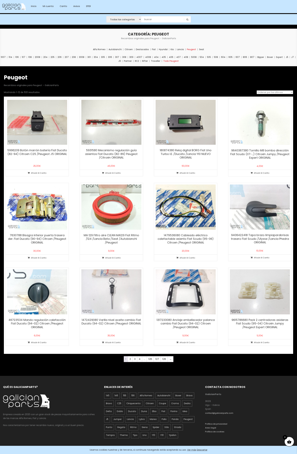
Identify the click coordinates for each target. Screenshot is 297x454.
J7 (292, 57)
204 (45, 57)
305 (103, 57)
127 (157, 359)
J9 (119, 61)
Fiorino (173, 411)
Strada (177, 427)
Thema (124, 435)
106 (17, 57)
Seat (201, 49)
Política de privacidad (216, 423)
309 (131, 57)
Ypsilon (172, 435)
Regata (121, 427)
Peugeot (191, 49)
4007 (139, 57)
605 (230, 57)
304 (96, 57)
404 (156, 57)
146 (116, 395)
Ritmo (133, 427)
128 (164, 359)
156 (133, 395)
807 (252, 57)
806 (245, 57)
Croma (175, 403)
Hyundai (163, 49)
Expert (279, 57)
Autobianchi (115, 49)
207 (67, 57)
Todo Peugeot (171, 61)
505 (209, 57)
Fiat (154, 49)
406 (171, 57)
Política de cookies (214, 431)
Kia (172, 49)
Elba (154, 411)
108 (30, 57)
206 (60, 57)
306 (110, 57)
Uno (144, 435)
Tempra (110, 435)
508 (216, 57)
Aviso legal (210, 427)
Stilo (166, 427)
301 (89, 57)
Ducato (132, 411)
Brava (189, 395)
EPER (88, 6)
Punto (109, 427)
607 (238, 57)
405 (164, 57)
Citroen (129, 49)
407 (178, 57)
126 (150, 359)
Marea (153, 419)
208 (74, 57)
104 (10, 57)
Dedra (187, 403)
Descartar (202, 449)
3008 (81, 57)
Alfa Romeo (99, 49)
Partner (128, 61)
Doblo (120, 411)
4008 (148, 57)
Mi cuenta (48, 6)
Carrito (63, 6)
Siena (145, 427)
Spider (156, 427)
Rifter (145, 61)
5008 (194, 57)
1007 (3, 57)
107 (23, 57)
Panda (175, 419)
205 (52, 57)
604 (223, 57)
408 (186, 57)
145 (107, 395)
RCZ (137, 61)
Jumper (117, 419)
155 (124, 395)
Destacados (142, 49)
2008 (37, 57)
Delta (109, 411)
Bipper (260, 57)
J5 (287, 57)
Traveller (155, 61)
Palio (164, 419)
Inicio (34, 6)
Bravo (109, 403)
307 (117, 57)
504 (202, 57)
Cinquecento (133, 403)
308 (124, 57)
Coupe (162, 403)
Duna (144, 411)
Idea (185, 411)
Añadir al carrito (38, 173)
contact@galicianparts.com (219, 413)
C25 (119, 403)
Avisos (76, 6)
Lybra (142, 419)
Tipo (135, 435)
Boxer (270, 57)
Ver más (191, 449)
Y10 (153, 435)
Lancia (180, 49)
